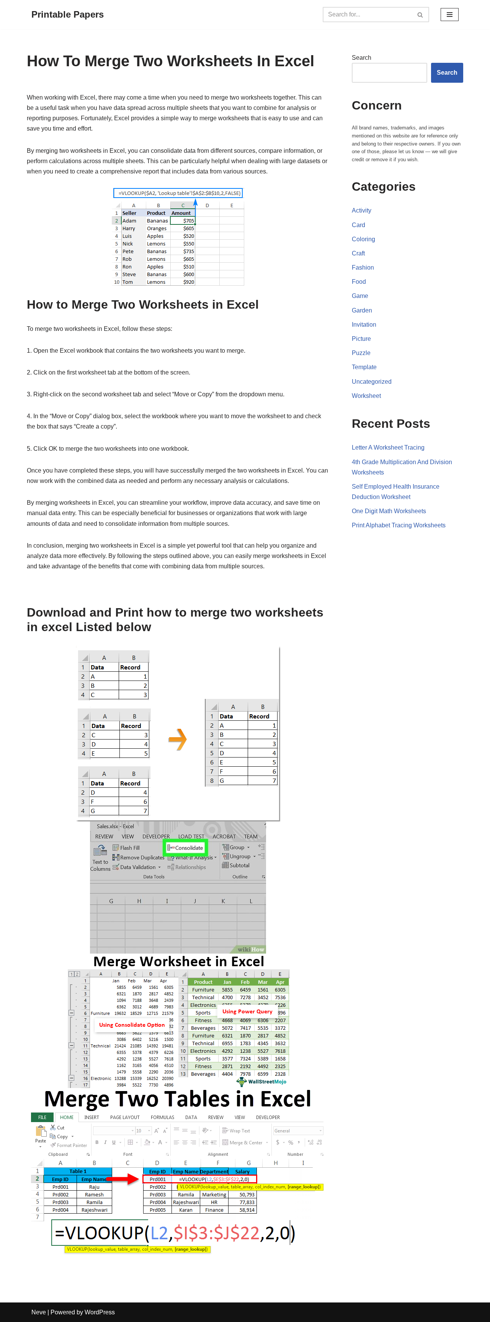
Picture (361, 338)
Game (360, 296)
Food (359, 281)
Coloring (363, 239)
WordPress (100, 1312)
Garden (362, 310)
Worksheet (366, 396)
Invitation (364, 324)
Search (361, 57)
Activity (361, 210)
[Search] (420, 14)
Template (364, 367)
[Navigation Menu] (450, 14)
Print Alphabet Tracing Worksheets (399, 525)
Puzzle (361, 353)
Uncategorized (372, 381)
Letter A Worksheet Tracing (388, 447)
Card (358, 225)
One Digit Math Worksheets (389, 511)
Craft (358, 253)
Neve (38, 1312)
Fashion (363, 267)
